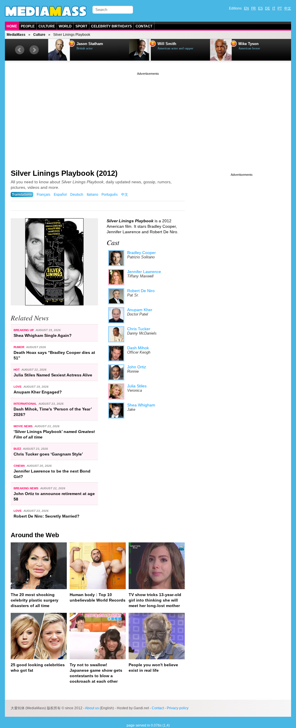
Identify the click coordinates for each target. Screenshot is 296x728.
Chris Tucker (138, 328)
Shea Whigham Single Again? (43, 335)
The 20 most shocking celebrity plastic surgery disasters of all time (34, 600)
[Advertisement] (148, 116)
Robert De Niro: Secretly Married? (46, 516)
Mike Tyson (247, 44)
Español (60, 195)
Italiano (92, 195)
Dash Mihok (138, 348)
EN (246, 8)
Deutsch (76, 195)
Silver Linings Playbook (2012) (64, 173)
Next (34, 50)
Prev (19, 50)
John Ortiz (136, 367)
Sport (81, 26)
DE (267, 8)
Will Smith (165, 44)
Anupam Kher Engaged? (38, 392)
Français (43, 195)
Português (109, 195)
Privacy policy (177, 708)
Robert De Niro (141, 290)
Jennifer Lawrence (144, 271)
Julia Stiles (137, 386)
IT (273, 8)
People (28, 26)
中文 (287, 8)
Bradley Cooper (141, 252)
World (65, 26)
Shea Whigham (141, 405)
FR (253, 8)
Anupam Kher (139, 309)
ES (260, 8)
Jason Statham (88, 44)
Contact (144, 26)
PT (280, 8)
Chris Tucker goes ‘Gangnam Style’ (48, 454)
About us (92, 708)
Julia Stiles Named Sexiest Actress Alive (53, 375)
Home (12, 26)
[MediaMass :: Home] (46, 11)
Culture (46, 26)
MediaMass (16, 35)
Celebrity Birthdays (111, 26)
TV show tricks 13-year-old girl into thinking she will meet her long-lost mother (155, 600)
